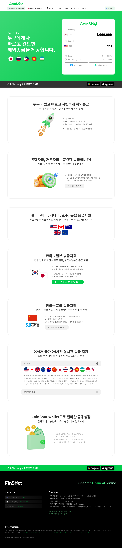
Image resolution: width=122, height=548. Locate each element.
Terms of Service (88, 533)
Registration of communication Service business (36, 533)
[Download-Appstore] (108, 82)
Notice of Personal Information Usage (71, 533)
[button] (60, 363)
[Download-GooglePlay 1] (93, 82)
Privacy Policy (55, 533)
